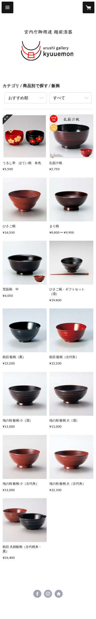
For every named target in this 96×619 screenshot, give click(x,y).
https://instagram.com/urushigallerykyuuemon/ (48, 594)
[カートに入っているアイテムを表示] (88, 7)
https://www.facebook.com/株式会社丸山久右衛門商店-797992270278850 (37, 594)
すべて (59, 97)
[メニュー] (7, 7)
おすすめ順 (18, 97)
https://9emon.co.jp (59, 594)
